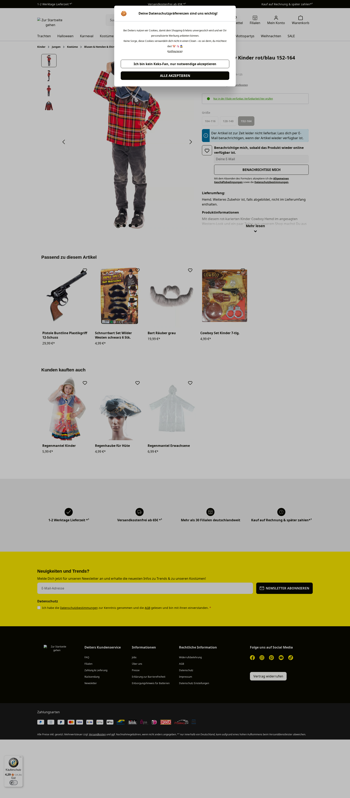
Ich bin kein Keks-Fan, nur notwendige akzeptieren (175, 64)
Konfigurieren (175, 51)
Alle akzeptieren (175, 75)
